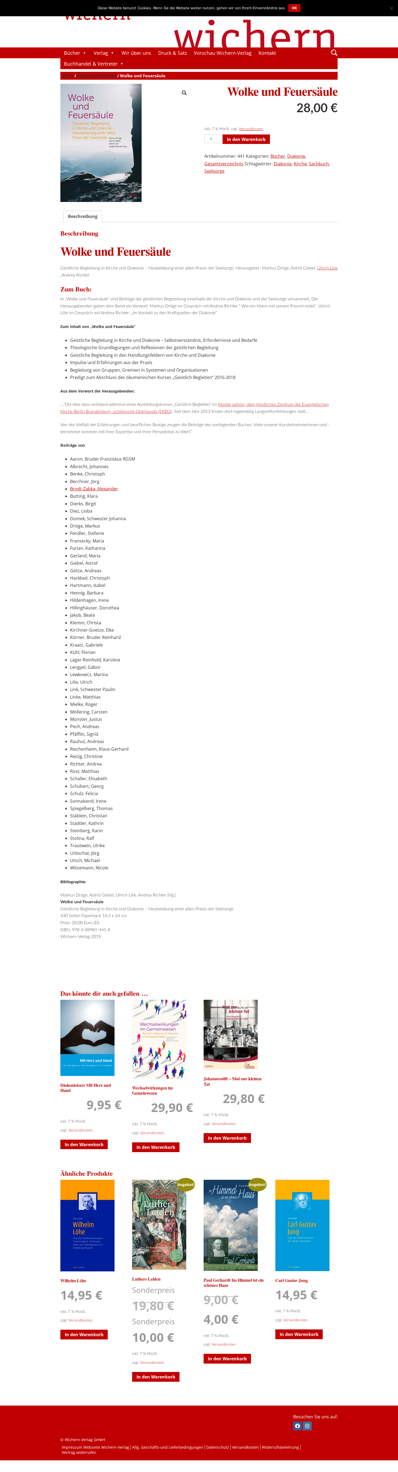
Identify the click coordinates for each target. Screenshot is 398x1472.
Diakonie (296, 156)
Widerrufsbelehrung (280, 1447)
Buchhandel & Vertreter (91, 63)
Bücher (72, 53)
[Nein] (391, 8)
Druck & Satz (172, 53)
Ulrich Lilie (327, 268)
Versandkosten (251, 129)
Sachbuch (319, 164)
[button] (184, 93)
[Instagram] (307, 1426)
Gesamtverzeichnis (96, 75)
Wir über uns (136, 53)
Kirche (300, 164)
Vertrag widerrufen (79, 1452)
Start (68, 75)
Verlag (101, 53)
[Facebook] (297, 1426)
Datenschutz (217, 1447)
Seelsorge (214, 171)
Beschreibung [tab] (82, 216)
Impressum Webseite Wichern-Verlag (95, 1447)
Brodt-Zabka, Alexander (94, 489)
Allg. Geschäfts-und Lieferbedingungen (167, 1447)
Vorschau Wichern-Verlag (223, 53)
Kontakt (267, 53)
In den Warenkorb (246, 139)
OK (294, 8)
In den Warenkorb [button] (84, 1145)
